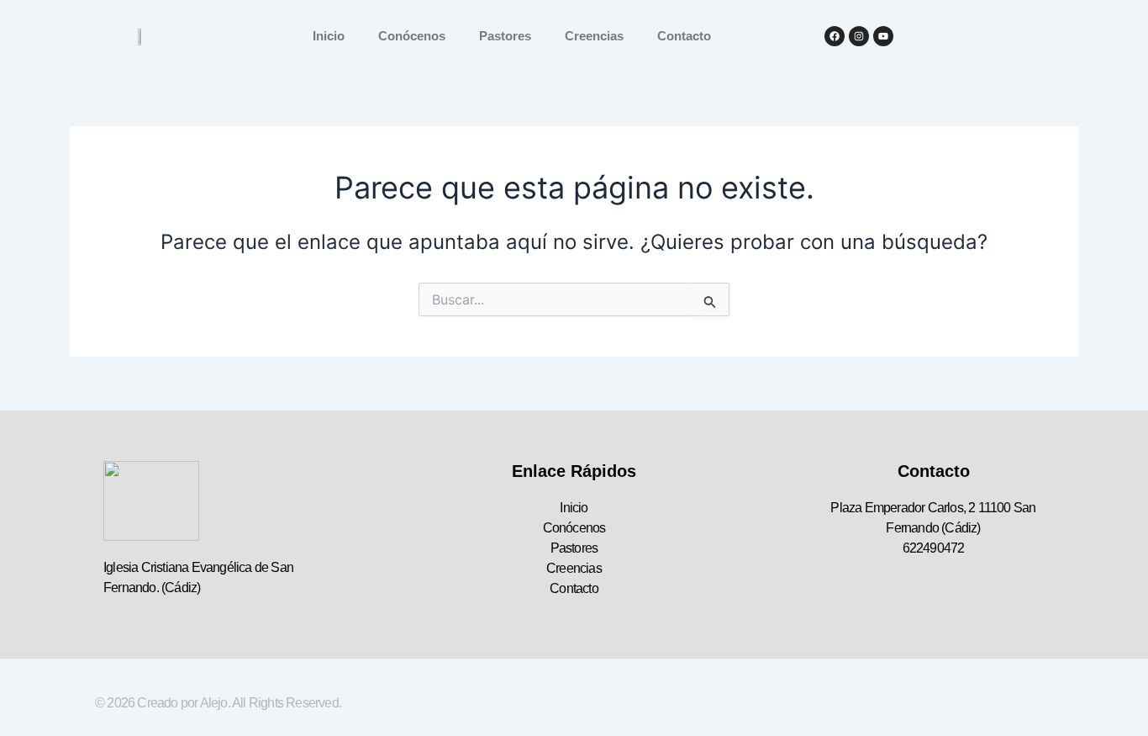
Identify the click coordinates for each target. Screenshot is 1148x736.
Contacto (684, 36)
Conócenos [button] (411, 36)
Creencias (594, 36)
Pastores (505, 36)
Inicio (329, 36)
